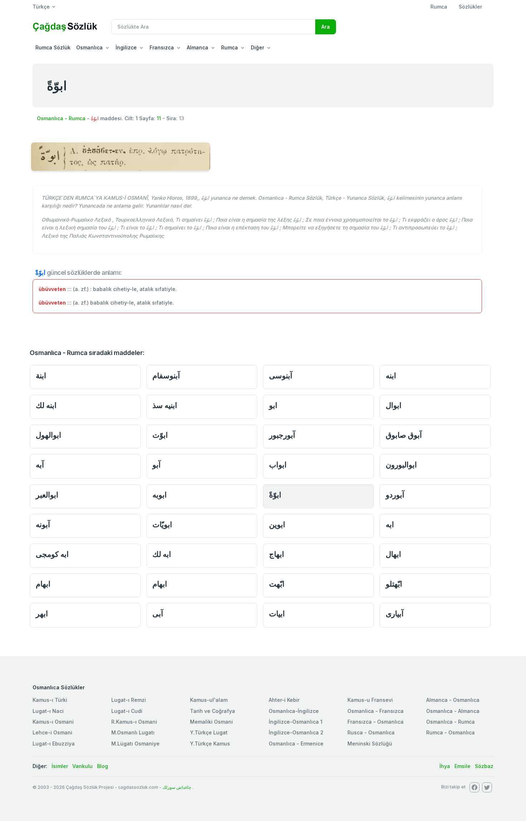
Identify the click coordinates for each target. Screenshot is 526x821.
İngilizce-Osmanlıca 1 (295, 722)
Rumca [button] (229, 47)
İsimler (60, 766)
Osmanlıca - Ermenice (296, 743)
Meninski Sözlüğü (369, 743)
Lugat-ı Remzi (128, 700)
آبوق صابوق (404, 435)
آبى (157, 613)
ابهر (42, 613)
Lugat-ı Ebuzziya (54, 743)
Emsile (462, 766)
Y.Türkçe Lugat (209, 732)
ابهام (43, 583)
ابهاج (276, 554)
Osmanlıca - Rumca (61, 118)
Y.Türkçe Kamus (210, 743)
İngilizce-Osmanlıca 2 (296, 732)
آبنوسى (280, 375)
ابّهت (276, 583)
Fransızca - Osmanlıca (375, 722)
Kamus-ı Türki (50, 700)
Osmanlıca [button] (89, 47)
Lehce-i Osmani (52, 732)
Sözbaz (484, 766)
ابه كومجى (52, 554)
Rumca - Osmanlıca (450, 732)
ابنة (41, 375)
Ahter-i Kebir (284, 700)
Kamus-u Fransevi (370, 700)
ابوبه (159, 494)
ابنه (391, 375)
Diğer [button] (257, 47)
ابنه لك (46, 405)
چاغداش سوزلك (176, 787)
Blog (102, 766)
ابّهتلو (394, 583)
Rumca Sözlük (52, 47)
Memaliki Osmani (211, 722)
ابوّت (160, 435)
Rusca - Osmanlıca (371, 732)
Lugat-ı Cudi (126, 711)
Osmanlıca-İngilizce (294, 711)
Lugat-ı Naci (48, 711)
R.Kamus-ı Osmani (134, 722)
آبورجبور (282, 435)
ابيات (277, 613)
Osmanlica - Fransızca (375, 711)
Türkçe (41, 7)
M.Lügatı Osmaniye (135, 743)
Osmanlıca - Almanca (452, 711)
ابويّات (162, 524)
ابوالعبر (47, 494)
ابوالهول (48, 435)
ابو (273, 405)
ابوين (277, 524)
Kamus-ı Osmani (53, 722)
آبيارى (395, 613)
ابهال (393, 554)
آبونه (43, 524)
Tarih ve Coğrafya (212, 711)
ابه (390, 524)
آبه (40, 464)
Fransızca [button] (162, 47)
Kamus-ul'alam (209, 700)
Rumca (438, 7)
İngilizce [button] (126, 47)
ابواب (278, 464)
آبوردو (395, 494)
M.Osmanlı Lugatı (133, 732)
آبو (156, 464)
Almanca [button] (197, 47)
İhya (444, 766)
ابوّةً (275, 494)
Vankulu (82, 766)
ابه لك (161, 554)
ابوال (393, 405)
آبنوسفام (166, 375)
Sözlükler (470, 7)
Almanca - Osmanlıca (452, 700)
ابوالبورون (401, 464)
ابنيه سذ (164, 405)
